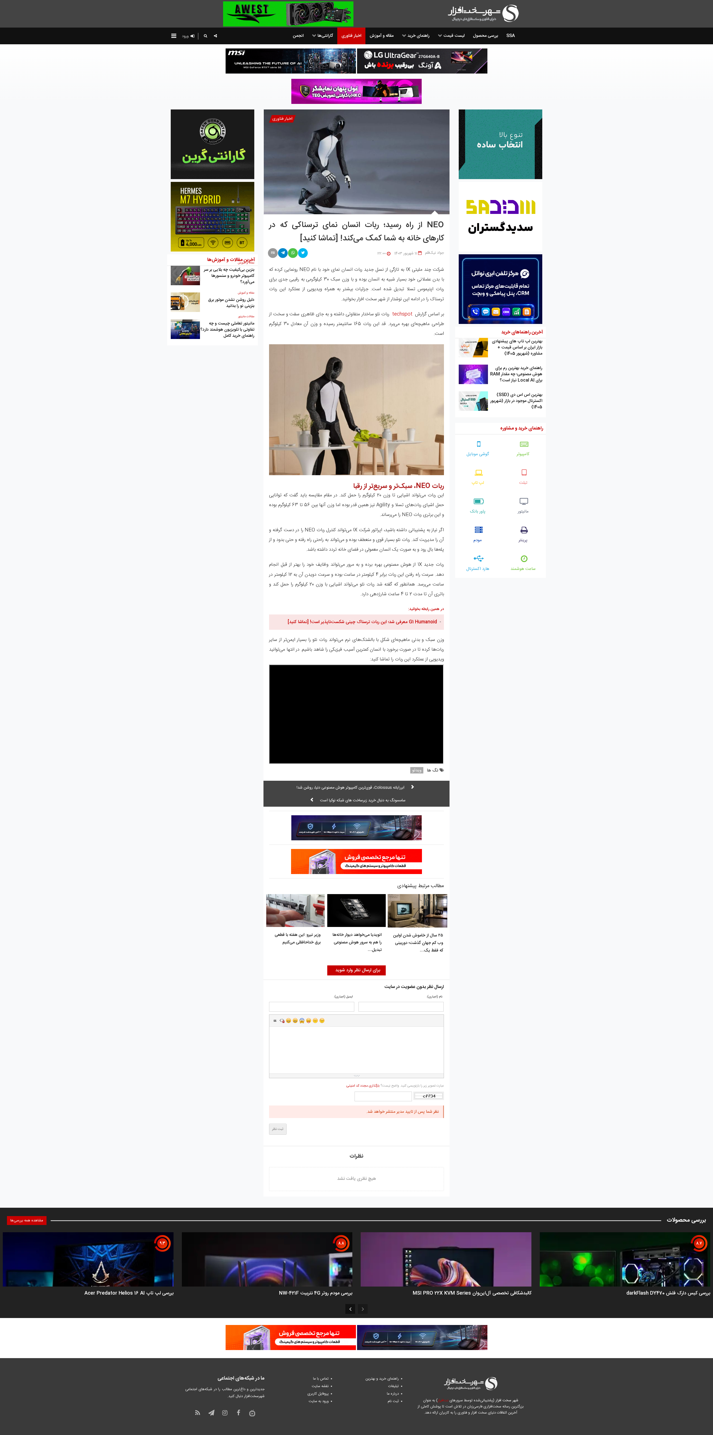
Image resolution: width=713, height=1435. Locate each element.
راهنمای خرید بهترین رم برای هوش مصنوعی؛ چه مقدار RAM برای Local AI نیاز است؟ (516, 374)
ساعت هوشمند (523, 568)
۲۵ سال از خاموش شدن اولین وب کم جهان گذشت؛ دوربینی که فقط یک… (418, 943)
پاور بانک (477, 511)
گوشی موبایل (478, 454)
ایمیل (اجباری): (343, 997)
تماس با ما (321, 1379)
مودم (477, 540)
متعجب (302, 1020)
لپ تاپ (478, 482)
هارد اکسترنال (477, 568)
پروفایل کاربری (318, 1394)
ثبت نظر (278, 1129)
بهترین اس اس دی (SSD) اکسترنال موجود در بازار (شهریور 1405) (516, 401)
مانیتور (523, 511)
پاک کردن (282, 1020)
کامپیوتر (523, 454)
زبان (309, 1020)
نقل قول (275, 1020)
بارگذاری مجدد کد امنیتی (363, 1086)
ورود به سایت (319, 1401)
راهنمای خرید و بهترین (382, 1379)
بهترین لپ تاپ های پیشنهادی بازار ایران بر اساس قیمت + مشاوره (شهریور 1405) (517, 347)
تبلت (523, 482)
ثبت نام (393, 1401)
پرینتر (523, 540)
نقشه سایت (320, 1386)
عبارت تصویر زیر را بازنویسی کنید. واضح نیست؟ (395, 1086)
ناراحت (315, 1020)
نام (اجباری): (434, 997)
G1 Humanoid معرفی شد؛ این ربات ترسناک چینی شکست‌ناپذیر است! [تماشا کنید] (362, 622)
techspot (402, 314)
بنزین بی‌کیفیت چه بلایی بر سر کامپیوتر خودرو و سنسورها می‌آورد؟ (229, 275)
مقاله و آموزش (246, 293)
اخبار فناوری (282, 118)
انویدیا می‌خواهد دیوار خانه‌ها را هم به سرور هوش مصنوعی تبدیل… (357, 942)
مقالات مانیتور (246, 316)
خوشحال (295, 1020)
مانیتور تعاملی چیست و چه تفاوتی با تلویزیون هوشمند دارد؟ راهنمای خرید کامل (227, 329)
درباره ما (393, 1394)
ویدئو (416, 770)
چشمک (322, 1020)
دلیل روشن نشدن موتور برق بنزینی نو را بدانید (231, 302)
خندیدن (288, 1020)
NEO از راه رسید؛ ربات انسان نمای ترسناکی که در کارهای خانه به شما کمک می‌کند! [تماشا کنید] (356, 232)
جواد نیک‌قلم (434, 253)
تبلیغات (393, 1386)
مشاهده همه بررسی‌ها (26, 1220)
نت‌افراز (443, 1400)
